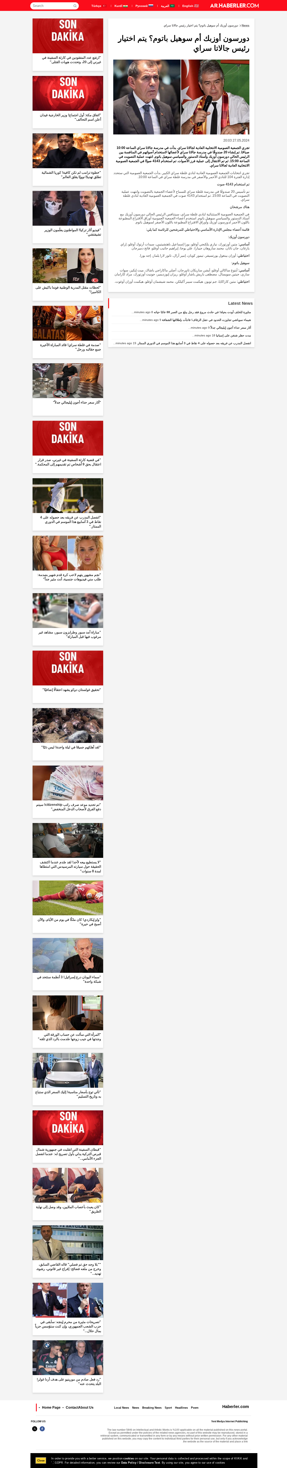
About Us (85, 1407)
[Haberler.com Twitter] (34, 1431)
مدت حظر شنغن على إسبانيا (221, 335)
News (135, 1407)
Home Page (51, 1407)
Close (41, 1460)
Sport (168, 1407)
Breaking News (152, 1407)
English (188, 6)
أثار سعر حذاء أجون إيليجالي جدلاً (219, 327)
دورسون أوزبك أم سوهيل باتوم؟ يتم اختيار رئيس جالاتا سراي (206, 25)
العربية (165, 6)
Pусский (142, 6)
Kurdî (119, 6)
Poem (195, 1407)
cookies (128, 1458)
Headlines (181, 1407)
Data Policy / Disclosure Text (140, 1462)
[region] (143, 1460)
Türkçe (96, 6)
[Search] (75, 6)
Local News (121, 1407)
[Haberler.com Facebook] (42, 1431)
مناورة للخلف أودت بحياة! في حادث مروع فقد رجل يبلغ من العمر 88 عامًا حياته (191, 312)
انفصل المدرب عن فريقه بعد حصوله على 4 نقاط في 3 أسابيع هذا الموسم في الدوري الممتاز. (182, 343)
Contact (72, 1407)
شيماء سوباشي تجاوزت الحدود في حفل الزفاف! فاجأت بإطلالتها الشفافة (195, 320)
